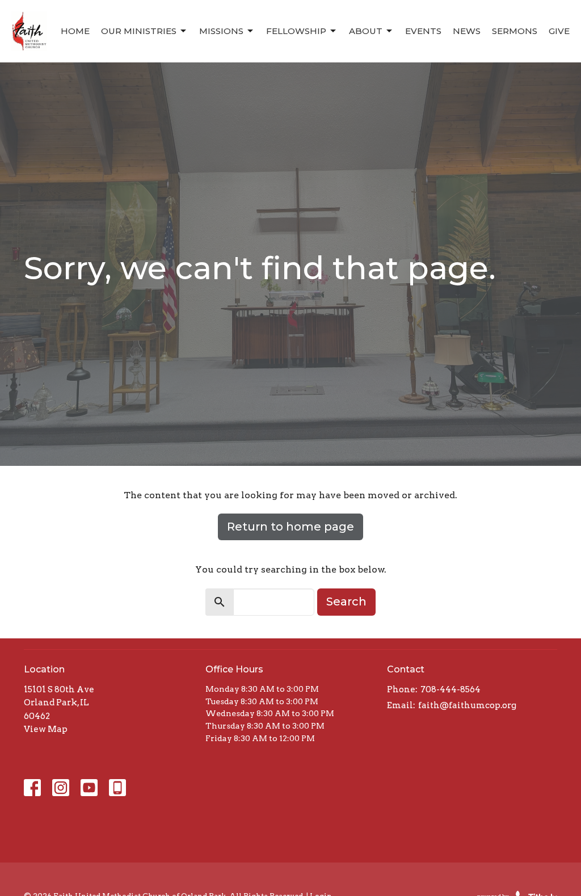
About (365, 31)
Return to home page (290, 526)
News (467, 31)
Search (346, 601)
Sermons (514, 31)
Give (559, 31)
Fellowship (296, 31)
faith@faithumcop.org (467, 705)
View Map (46, 729)
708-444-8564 (450, 689)
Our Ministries (138, 31)
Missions (221, 31)
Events (423, 31)
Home (75, 31)
